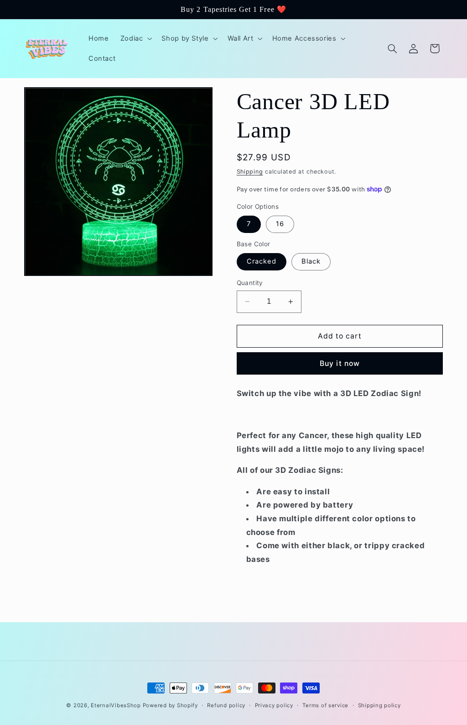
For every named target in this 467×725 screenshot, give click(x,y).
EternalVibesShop (117, 705)
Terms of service (325, 705)
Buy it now (340, 363)
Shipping (250, 171)
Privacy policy (274, 705)
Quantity (250, 282)
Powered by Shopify (170, 705)
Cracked (261, 261)
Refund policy (226, 705)
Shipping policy (379, 705)
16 (280, 224)
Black (311, 261)
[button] (135, 38)
